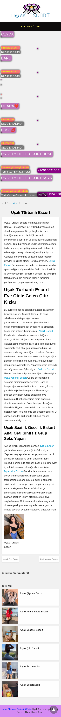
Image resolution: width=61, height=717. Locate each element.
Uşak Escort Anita (30, 666)
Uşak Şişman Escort (31, 593)
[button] (30, 26)
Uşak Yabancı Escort (15, 377)
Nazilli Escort (45, 331)
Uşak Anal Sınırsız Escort (34, 611)
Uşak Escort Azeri (30, 684)
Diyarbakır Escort (13, 471)
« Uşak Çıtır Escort (10, 559)
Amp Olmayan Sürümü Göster (17, 709)
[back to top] (54, 710)
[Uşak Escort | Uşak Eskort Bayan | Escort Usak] (30, 18)
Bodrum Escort (46, 369)
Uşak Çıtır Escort (29, 648)
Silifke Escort (47, 445)
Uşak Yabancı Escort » (49, 559)
